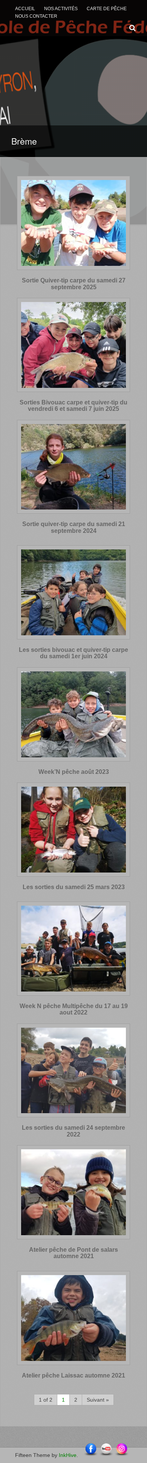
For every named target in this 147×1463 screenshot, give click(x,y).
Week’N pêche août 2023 (73, 772)
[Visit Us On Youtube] (106, 1449)
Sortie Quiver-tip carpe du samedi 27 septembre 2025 (74, 283)
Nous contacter (36, 16)
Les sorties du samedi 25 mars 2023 (74, 887)
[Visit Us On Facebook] (90, 1449)
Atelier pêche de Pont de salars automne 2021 (73, 1253)
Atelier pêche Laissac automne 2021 (73, 1375)
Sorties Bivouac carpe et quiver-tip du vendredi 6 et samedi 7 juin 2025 (73, 405)
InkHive (68, 1455)
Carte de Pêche (107, 8)
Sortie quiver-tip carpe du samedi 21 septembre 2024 (73, 527)
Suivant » (98, 1400)
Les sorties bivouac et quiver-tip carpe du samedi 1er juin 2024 (73, 653)
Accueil (25, 8)
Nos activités (61, 8)
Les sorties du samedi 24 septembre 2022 (73, 1131)
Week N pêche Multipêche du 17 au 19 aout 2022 (74, 1009)
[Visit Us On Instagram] (121, 1449)
